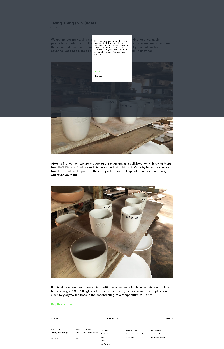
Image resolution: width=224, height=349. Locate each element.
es (109, 344)
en (106, 344)
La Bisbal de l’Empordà (73, 171)
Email (103, 341)
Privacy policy (156, 330)
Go (77, 338)
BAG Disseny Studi (71, 167)
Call (102, 337)
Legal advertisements (158, 337)
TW (117, 318)
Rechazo (98, 76)
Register (55, 338)
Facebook (104, 334)
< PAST (54, 318)
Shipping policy (131, 330)
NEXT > (169, 318)
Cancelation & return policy (135, 334)
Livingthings (121, 167)
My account (130, 337)
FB (113, 318)
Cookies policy (156, 334)
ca (102, 344)
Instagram (104, 330)
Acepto (97, 71)
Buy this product (62, 304)
